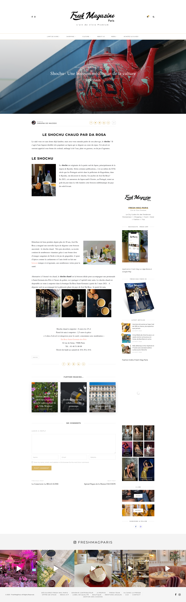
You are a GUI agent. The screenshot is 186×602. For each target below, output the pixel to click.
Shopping (70, 36)
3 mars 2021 (93, 86)
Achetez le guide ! (131, 36)
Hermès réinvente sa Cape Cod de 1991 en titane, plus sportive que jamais (143, 326)
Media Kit (64, 595)
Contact (136, 595)
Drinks (78, 67)
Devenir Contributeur (82, 593)
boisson (35, 263)
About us (101, 36)
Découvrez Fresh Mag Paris (54, 593)
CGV (127, 595)
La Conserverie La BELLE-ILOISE (45, 484)
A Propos (101, 593)
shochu (35, 357)
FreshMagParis (95, 542)
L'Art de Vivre (104, 67)
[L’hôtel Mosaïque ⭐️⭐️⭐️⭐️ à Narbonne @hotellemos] (55, 568)
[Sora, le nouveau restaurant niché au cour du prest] (167, 568)
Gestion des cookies (93, 597)
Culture (85, 36)
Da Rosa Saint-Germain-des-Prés (74, 339)
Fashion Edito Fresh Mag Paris (135, 360)
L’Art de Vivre (52, 36)
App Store (146, 269)
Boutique (96, 595)
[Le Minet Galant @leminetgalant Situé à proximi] (130, 568)
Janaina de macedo (47, 123)
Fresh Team (114, 593)
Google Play (126, 272)
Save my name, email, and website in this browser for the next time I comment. (61, 462)
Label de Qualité (81, 595)
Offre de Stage (49, 595)
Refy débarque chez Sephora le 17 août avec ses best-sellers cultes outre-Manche (143, 348)
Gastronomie (90, 67)
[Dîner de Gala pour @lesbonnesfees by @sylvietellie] (18, 568)
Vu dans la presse (132, 593)
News (113, 36)
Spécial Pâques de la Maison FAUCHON (100, 484)
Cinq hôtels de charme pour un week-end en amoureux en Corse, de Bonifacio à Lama (143, 337)
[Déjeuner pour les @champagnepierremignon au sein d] (93, 568)
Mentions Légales (113, 595)
